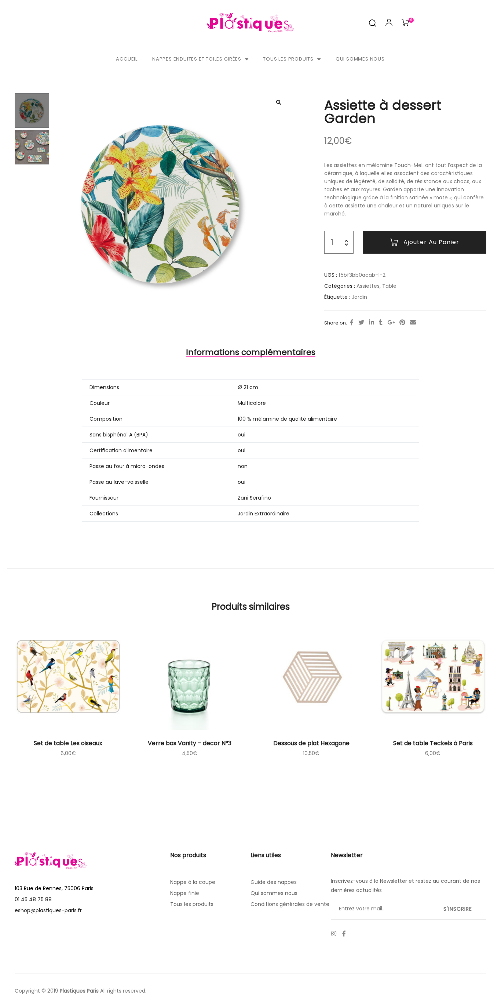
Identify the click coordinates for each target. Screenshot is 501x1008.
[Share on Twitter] (361, 323)
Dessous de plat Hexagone (311, 743)
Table (389, 286)
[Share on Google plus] (391, 323)
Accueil (127, 58)
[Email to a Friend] (413, 323)
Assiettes (368, 286)
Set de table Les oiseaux (68, 743)
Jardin (359, 297)
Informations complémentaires (250, 352)
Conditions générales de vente (290, 904)
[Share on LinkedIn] (371, 323)
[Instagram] (334, 933)
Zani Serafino (254, 497)
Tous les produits (288, 58)
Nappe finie (184, 893)
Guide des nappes (274, 882)
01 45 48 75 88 (33, 899)
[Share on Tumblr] (381, 323)
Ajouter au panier (431, 242)
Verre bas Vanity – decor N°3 (189, 743)
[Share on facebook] (352, 323)
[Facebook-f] (344, 933)
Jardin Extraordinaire (263, 513)
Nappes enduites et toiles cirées (196, 58)
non (243, 466)
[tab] (250, 352)
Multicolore (252, 403)
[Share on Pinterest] (402, 323)
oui (241, 434)
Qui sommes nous (360, 58)
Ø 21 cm (248, 387)
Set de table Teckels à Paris (433, 743)
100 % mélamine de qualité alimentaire (287, 419)
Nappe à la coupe (192, 882)
